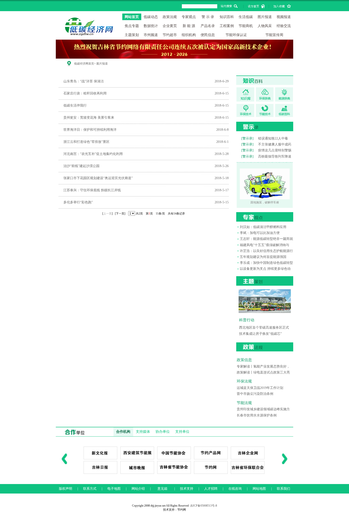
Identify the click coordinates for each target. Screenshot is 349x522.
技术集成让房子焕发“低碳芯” (260, 334)
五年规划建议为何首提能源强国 (263, 257)
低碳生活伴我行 (75, 105)
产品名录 (208, 26)
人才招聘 (210, 488)
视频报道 (284, 17)
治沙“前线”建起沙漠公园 (81, 166)
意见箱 (162, 488)
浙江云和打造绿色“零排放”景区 (86, 142)
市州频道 (151, 35)
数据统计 (151, 26)
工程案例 (227, 26)
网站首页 (132, 17)
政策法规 (170, 17)
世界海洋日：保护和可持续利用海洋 (90, 129)
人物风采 (265, 26)
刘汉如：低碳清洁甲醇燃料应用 (263, 227)
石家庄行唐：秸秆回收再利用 (85, 93)
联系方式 (89, 488)
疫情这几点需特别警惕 (274, 150)
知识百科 (227, 17)
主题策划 (132, 35)
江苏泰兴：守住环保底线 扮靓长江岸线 (92, 190)
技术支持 (186, 488)
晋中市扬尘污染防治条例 (255, 394)
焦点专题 (132, 26)
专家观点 (189, 17)
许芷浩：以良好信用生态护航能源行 (266, 251)
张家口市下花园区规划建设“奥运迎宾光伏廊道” (98, 178)
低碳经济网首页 (84, 63)
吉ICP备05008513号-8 (203, 505)
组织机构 (189, 35)
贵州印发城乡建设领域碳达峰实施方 (263, 409)
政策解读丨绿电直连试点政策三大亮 (263, 372)
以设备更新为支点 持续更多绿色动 (265, 268)
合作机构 (123, 431)
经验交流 (284, 26)
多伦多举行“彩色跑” (78, 202)
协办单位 (163, 431)
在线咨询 (235, 488)
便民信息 (208, 35)
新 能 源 (189, 26)
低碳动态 (151, 17)
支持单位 (182, 431)
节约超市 (170, 35)
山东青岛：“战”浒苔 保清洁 (83, 81)
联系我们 (283, 488)
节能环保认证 (236, 35)
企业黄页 (170, 26)
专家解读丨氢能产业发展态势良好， (263, 366)
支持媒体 (143, 431)
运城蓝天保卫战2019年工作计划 (260, 388)
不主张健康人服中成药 (274, 144)
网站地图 (259, 488)
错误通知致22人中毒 (273, 138)
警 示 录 (208, 17)
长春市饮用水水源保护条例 (257, 415)
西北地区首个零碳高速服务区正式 (264, 327)
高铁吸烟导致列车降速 (274, 156)
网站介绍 (138, 488)
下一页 (120, 213)
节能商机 (246, 26)
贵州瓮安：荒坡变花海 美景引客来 (88, 117)
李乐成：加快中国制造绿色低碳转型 (266, 263)
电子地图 (114, 488)
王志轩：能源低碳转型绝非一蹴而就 (266, 239)
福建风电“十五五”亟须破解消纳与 (264, 245)
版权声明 (65, 488)
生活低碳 (246, 17)
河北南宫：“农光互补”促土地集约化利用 (93, 154)
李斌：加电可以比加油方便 (260, 233)
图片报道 (265, 17)
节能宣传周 (274, 35)
